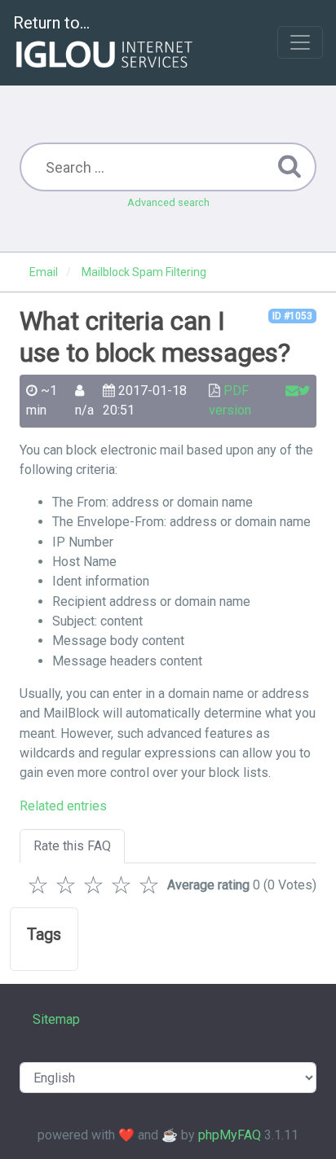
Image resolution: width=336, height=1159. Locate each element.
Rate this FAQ (72, 846)
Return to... (51, 23)
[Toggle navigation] (300, 42)
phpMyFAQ (229, 1135)
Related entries (63, 806)
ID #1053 (292, 316)
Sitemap (56, 1019)
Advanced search (168, 202)
